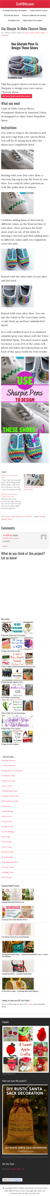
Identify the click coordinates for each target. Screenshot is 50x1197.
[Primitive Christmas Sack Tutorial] (25, 1154)
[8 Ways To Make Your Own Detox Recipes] (17, 711)
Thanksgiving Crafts (10, 791)
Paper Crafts (7, 847)
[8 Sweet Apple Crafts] (25, 1072)
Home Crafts (29, 33)
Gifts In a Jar (7, 816)
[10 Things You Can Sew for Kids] (17, 649)
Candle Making (7, 811)
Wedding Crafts (8, 872)
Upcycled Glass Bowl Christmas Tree (13, 902)
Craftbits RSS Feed (16, 1169)
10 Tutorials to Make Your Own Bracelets (13, 635)
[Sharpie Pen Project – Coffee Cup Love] (12, 501)
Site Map (8, 1191)
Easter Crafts (7, 786)
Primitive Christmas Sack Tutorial (12, 1155)
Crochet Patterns (8, 765)
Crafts (30, 1004)
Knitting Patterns (8, 760)
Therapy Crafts (8, 867)
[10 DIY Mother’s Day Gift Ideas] (17, 696)
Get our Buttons (24, 1193)
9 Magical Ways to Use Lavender (32, 20)
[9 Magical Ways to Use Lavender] (17, 727)
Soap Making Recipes (10, 862)
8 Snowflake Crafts (14, 20)
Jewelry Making (8, 832)
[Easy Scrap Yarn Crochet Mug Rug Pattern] (18, 918)
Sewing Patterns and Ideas (12, 771)
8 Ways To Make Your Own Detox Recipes (13, 713)
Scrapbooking (7, 857)
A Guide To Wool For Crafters (38, 10)
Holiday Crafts (7, 826)
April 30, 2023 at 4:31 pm (11, 538)
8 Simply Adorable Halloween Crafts (12, 682)
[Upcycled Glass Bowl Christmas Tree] (18, 900)
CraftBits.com (25, 3)
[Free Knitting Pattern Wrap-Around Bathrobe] (18, 935)
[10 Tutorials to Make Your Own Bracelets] (17, 634)
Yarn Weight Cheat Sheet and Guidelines (15, 10)
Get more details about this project (16, 96)
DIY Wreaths (7, 877)
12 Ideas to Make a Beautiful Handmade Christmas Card (18, 666)
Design (42, 516)
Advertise (36, 1193)
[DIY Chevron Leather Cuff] (12, 482)
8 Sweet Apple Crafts (9, 1073)
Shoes (10, 519)
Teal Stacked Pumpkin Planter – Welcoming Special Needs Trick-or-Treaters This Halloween (25, 955)
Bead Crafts (6, 806)
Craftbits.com (22, 1188)
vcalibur (7, 535)
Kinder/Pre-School (23, 516)
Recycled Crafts (8, 852)
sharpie (4, 519)
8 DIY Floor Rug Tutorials (11, 15)
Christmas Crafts (8, 776)
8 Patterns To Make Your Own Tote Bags (34, 15)
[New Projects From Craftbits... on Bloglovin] (12, 1181)
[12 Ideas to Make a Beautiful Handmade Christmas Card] (17, 665)
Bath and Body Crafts (10, 801)
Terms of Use (19, 1191)
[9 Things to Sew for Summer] (17, 742)
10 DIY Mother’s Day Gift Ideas (10, 697)
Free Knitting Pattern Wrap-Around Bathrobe (15, 937)
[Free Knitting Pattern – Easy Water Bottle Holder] (18, 972)
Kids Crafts (6, 837)
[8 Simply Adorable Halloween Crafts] (17, 680)
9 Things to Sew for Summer (10, 744)
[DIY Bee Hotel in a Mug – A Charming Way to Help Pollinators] (18, 989)
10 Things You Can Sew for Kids (10, 651)
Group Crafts (40, 33)
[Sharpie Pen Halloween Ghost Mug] (34, 480)
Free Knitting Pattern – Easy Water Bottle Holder (17, 974)
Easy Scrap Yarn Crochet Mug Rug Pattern (14, 919)
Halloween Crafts (8, 781)
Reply (5, 546)
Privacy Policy (42, 1188)
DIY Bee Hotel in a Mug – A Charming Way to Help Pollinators (20, 991)
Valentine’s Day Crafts (10, 796)
